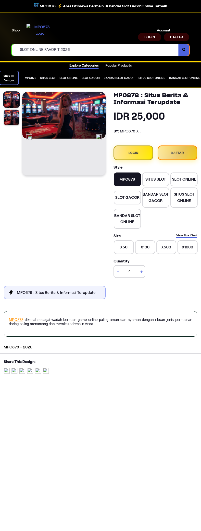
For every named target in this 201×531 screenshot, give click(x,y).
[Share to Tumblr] (46, 372)
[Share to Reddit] (38, 372)
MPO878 (16, 319)
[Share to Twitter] (7, 372)
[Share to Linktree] (22, 372)
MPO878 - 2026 (18, 347)
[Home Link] (39, 30)
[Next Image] (99, 137)
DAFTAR (176, 37)
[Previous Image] (29, 137)
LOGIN (149, 37)
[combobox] (95, 50)
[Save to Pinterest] (30, 372)
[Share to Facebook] (14, 372)
